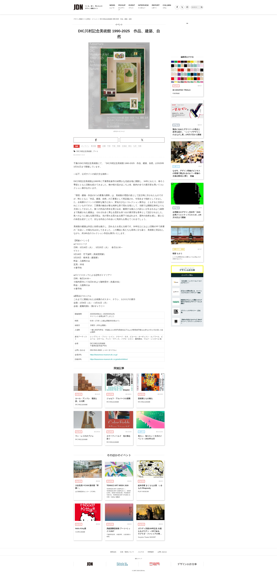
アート (95, 151)
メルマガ (141, 552)
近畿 (104, 146)
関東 (99, 146)
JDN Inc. (142, 570)
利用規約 (151, 552)
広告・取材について (127, 552)
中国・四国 (116, 146)
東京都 (93, 146)
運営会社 (113, 552)
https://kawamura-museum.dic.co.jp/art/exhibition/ (109, 359)
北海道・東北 (127, 146)
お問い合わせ (162, 552)
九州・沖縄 (137, 146)
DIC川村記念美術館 (84, 151)
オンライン (85, 146)
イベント (119, 25)
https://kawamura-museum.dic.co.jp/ (103, 355)
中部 (108, 146)
